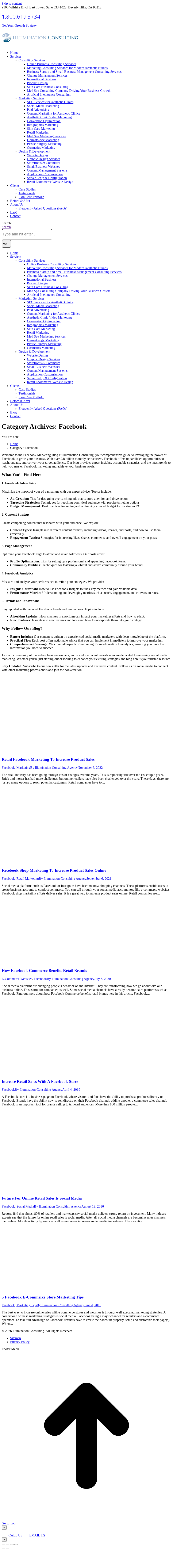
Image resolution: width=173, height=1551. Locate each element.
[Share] (7, 1544)
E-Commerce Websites (17, 979)
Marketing (23, 767)
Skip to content (12, 3)
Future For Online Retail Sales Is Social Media (42, 1198)
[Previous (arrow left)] (3, 1548)
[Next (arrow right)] (7, 1548)
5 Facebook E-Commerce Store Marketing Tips (43, 1297)
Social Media (25, 1206)
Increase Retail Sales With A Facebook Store (40, 1081)
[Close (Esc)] (3, 1544)
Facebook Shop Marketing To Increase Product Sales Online (54, 870)
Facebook (8, 767)
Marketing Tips (26, 1305)
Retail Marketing (27, 878)
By (54, 767)
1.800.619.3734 (21, 16)
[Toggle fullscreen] (12, 1544)
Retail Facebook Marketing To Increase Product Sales (48, 759)
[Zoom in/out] (16, 1544)
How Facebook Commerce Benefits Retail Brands (44, 970)
